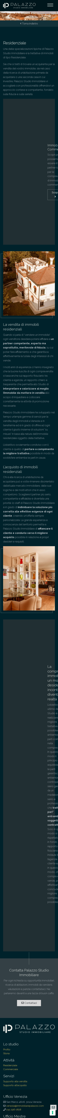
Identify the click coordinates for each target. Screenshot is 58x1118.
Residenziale (10, 1065)
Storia (6, 1053)
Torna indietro (29, 23)
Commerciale (10, 1069)
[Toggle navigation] (50, 5)
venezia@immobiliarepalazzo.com (25, 1105)
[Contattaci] (53, 1107)
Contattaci (30, 1002)
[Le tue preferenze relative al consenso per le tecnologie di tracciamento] (53, 1113)
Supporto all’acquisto (15, 1085)
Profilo (6, 1049)
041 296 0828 (13, 1109)
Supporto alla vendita (15, 1081)
